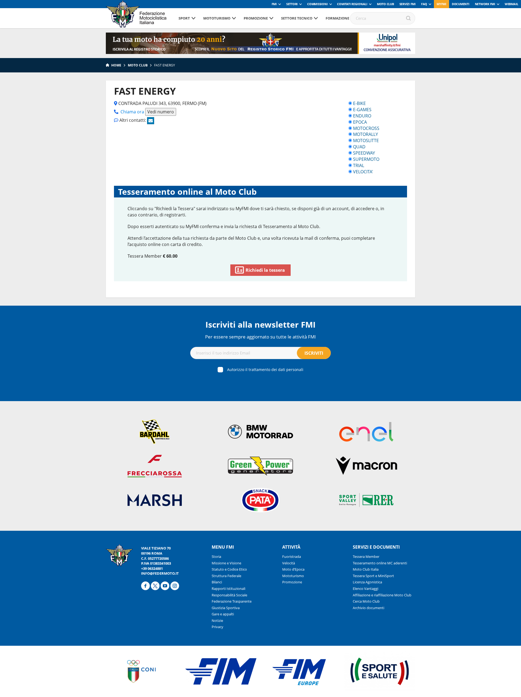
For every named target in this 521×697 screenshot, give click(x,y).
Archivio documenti (368, 607)
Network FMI (485, 4)
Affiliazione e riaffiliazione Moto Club (382, 595)
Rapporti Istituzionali (228, 588)
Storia (216, 556)
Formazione (337, 18)
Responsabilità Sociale (229, 595)
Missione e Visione (226, 563)
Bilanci (217, 582)
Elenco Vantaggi (365, 588)
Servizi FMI (407, 4)
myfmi (441, 4)
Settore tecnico (296, 18)
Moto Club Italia (366, 569)
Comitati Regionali (352, 4)
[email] (150, 120)
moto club (138, 65)
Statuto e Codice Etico (229, 569)
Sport (184, 18)
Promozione (256, 18)
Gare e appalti (223, 614)
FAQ (424, 4)
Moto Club (385, 4)
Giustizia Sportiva (226, 607)
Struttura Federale (226, 575)
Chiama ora (132, 112)
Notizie (217, 620)
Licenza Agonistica (367, 582)
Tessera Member (366, 556)
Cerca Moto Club (366, 601)
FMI (274, 4)
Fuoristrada (291, 556)
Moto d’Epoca (293, 569)
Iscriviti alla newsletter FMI (260, 324)
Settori (292, 4)
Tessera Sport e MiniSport (373, 575)
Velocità (288, 563)
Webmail (511, 4)
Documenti (460, 4)
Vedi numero (160, 112)
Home (116, 65)
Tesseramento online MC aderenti (380, 563)
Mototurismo (216, 18)
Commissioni (317, 4)
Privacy (217, 626)
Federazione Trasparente (232, 601)
